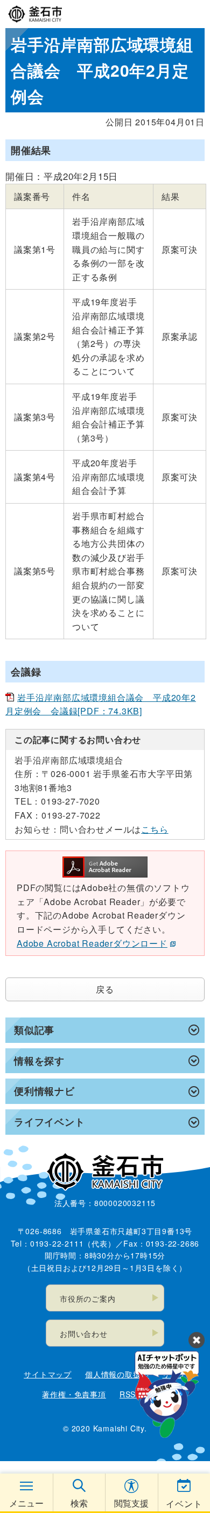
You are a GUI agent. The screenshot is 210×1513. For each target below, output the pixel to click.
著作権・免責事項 (74, 1394)
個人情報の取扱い (117, 1374)
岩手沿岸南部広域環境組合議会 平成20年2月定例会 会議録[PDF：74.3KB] (100, 704)
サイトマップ (48, 1374)
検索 (79, 1503)
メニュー (26, 1503)
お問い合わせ (84, 1333)
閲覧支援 (131, 1503)
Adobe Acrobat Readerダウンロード (92, 943)
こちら (154, 829)
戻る (105, 989)
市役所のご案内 (88, 1298)
